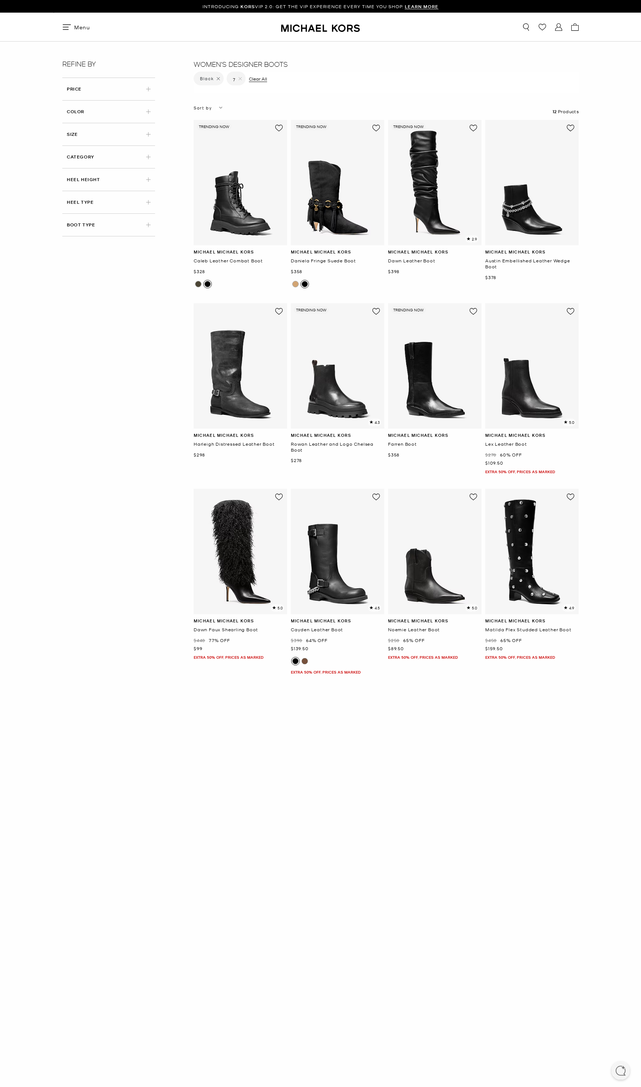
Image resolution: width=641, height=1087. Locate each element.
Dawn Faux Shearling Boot (226, 629)
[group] (320, 6)
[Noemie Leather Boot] (434, 551)
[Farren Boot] (434, 366)
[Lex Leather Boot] (532, 366)
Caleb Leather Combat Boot (228, 260)
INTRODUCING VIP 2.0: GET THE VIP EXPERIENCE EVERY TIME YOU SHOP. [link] (320, 6)
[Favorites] (542, 27)
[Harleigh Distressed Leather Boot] (240, 366)
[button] (620, 1071)
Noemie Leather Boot (414, 629)
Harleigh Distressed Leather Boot (234, 444)
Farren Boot (402, 444)
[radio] (198, 284)
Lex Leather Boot (506, 444)
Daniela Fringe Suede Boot (323, 260)
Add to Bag (240, 239)
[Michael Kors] (320, 27)
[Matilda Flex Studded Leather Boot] (532, 551)
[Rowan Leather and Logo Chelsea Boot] (337, 366)
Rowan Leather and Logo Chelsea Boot (332, 447)
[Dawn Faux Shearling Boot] (240, 551)
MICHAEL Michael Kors (224, 252)
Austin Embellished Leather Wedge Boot (527, 263)
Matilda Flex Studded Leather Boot (528, 629)
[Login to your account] (558, 27)
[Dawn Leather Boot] (434, 182)
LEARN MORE (421, 6)
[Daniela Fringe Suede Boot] (337, 182)
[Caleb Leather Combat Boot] (240, 182)
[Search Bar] (526, 27)
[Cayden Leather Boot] (337, 551)
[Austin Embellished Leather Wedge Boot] (532, 182)
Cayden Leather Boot (317, 629)
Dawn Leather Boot (411, 260)
